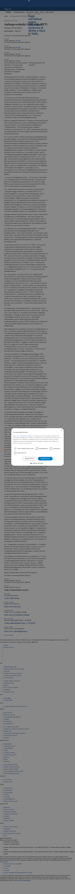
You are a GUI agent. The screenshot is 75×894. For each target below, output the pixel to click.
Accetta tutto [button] (45, 458)
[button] (37, 463)
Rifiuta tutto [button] (29, 458)
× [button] (61, 430)
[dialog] (37, 447)
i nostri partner (21, 436)
